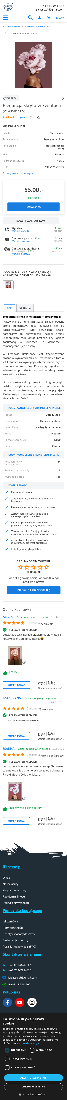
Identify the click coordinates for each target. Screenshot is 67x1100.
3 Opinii (20, 117)
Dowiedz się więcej (29, 1043)
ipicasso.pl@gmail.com (50, 9)
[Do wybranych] (30, 117)
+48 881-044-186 (52, 6)
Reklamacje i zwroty (15, 940)
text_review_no (50, 683)
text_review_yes (40, 683)
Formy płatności (13, 927)
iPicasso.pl (12, 866)
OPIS (9, 308)
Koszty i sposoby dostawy (19, 934)
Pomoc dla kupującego (22, 910)
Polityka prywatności (16, 903)
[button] (33, 1094)
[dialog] (33, 1056)
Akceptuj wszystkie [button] (33, 1077)
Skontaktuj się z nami (22, 954)
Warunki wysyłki (20, 231)
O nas (6, 877)
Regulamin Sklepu (14, 896)
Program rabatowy (14, 890)
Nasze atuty (10, 884)
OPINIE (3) (25, 308)
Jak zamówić (10, 921)
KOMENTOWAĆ (16, 685)
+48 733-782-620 (19, 970)
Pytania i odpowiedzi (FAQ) (19, 946)
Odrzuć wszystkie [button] (33, 1086)
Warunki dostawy (21, 241)
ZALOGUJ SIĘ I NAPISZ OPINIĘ (33, 590)
